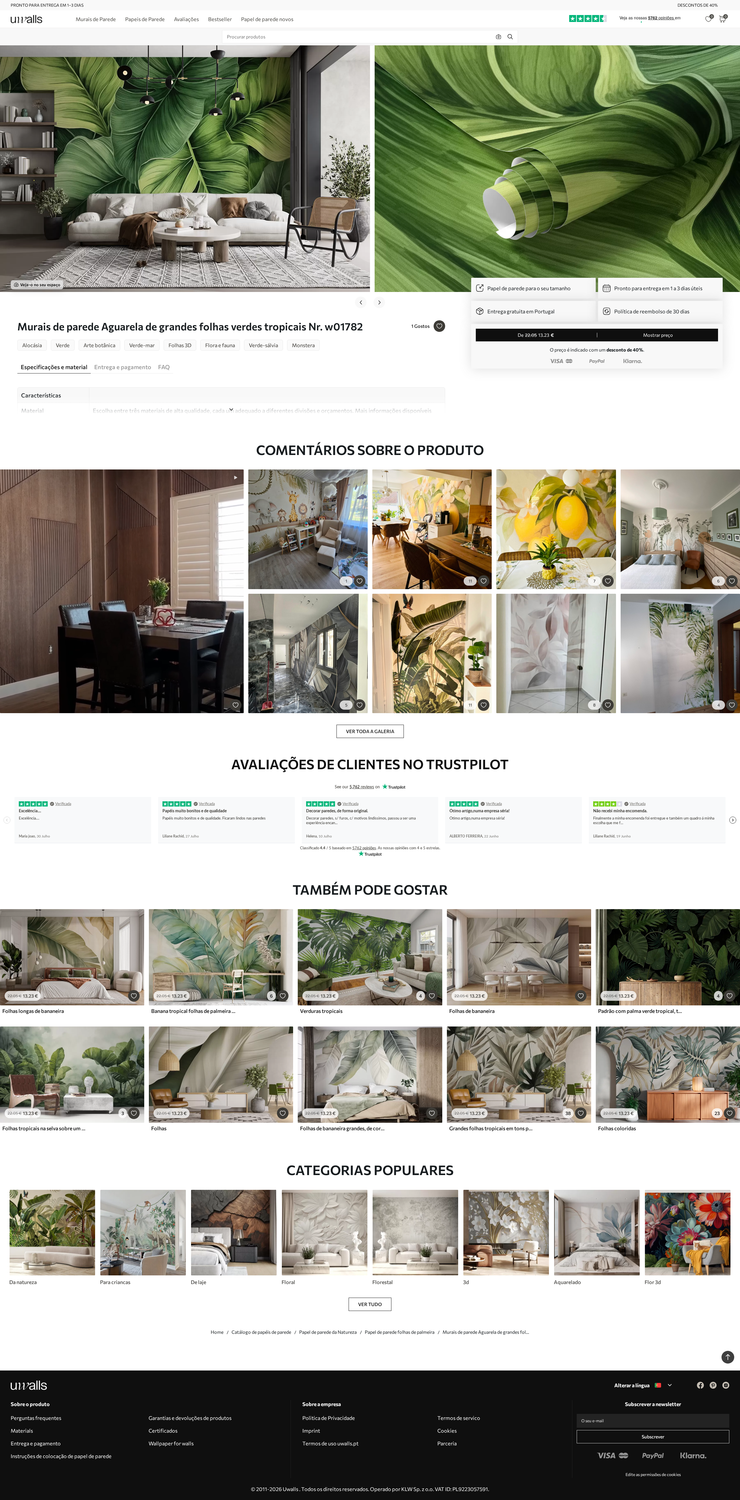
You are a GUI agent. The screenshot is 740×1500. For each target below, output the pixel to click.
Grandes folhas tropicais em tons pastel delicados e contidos (491, 1128)
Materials (22, 1430)
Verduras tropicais (321, 1011)
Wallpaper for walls (171, 1443)
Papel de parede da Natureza (328, 1332)
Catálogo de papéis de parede (261, 1332)
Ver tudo (370, 1304)
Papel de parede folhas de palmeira (399, 1332)
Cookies (447, 1430)
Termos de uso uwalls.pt (330, 1443)
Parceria (447, 1443)
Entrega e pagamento (36, 1443)
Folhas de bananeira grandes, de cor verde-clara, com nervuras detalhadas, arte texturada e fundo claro (342, 1128)
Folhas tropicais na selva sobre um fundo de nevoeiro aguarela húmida (44, 1128)
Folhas (158, 1128)
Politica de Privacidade (328, 1418)
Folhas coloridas (617, 1128)
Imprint (311, 1430)
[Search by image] (498, 36)
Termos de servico (458, 1418)
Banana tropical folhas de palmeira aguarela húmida (193, 1011)
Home (217, 1332)
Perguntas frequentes (36, 1418)
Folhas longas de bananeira (33, 1011)
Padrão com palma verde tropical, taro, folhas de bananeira (640, 1011)
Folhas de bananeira (472, 1011)
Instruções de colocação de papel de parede (61, 1456)
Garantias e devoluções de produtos (190, 1418)
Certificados (163, 1430)
